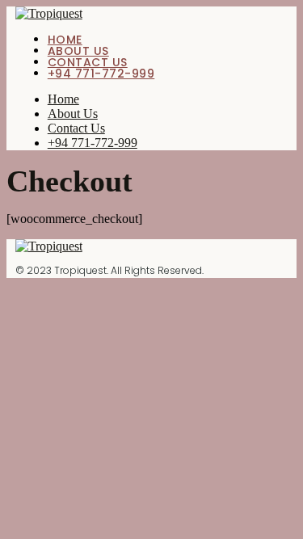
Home (65, 40)
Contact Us (88, 62)
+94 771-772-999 (101, 73)
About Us (78, 51)
